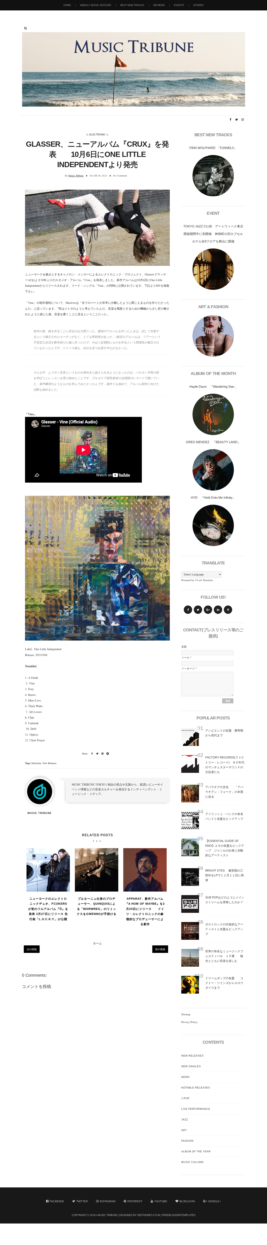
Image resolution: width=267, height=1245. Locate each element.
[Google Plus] (208, 609)
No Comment (120, 175)
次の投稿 (32, 949)
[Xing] (228, 609)
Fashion (187, 1140)
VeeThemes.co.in (148, 1215)
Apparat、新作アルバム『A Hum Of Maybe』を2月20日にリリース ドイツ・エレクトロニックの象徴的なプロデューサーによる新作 (145, 911)
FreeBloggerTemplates (178, 1215)
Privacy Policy (189, 1022)
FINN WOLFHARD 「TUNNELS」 (213, 148)
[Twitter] (198, 609)
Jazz (184, 1119)
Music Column (192, 1162)
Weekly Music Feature (95, 5)
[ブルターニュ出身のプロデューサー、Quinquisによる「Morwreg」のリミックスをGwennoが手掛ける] (96, 870)
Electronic (97, 134)
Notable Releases (195, 1087)
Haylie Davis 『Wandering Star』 (213, 386)
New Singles (191, 1066)
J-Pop (185, 1098)
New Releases (50, 763)
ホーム (97, 943)
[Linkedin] (218, 609)
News (185, 1077)
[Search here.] (25, 28)
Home (67, 5)
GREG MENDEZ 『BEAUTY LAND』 (213, 442)
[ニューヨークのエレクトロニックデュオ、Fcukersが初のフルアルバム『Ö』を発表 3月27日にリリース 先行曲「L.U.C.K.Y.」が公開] (48, 870)
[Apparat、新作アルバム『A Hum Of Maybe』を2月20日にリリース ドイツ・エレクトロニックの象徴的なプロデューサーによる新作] (145, 870)
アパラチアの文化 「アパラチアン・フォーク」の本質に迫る (224, 791)
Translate (208, 580)
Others (198, 5)
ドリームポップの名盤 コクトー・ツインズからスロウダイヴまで (224, 982)
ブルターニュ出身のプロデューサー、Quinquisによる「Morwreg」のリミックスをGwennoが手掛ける (96, 906)
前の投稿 (160, 949)
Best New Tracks (132, 5)
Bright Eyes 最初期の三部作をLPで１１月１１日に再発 (224, 875)
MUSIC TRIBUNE (107, 1215)
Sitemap (185, 1014)
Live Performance (195, 1109)
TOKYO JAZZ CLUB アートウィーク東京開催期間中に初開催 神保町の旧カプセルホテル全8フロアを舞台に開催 (213, 234)
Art (184, 1130)
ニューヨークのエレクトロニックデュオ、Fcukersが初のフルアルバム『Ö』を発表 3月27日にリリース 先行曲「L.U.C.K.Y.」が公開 (48, 909)
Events (179, 5)
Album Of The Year (196, 1151)
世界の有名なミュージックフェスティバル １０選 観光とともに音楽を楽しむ (224, 956)
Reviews (159, 5)
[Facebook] (188, 609)
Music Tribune (75, 175)
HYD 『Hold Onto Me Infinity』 (213, 497)
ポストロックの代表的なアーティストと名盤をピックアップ (224, 929)
